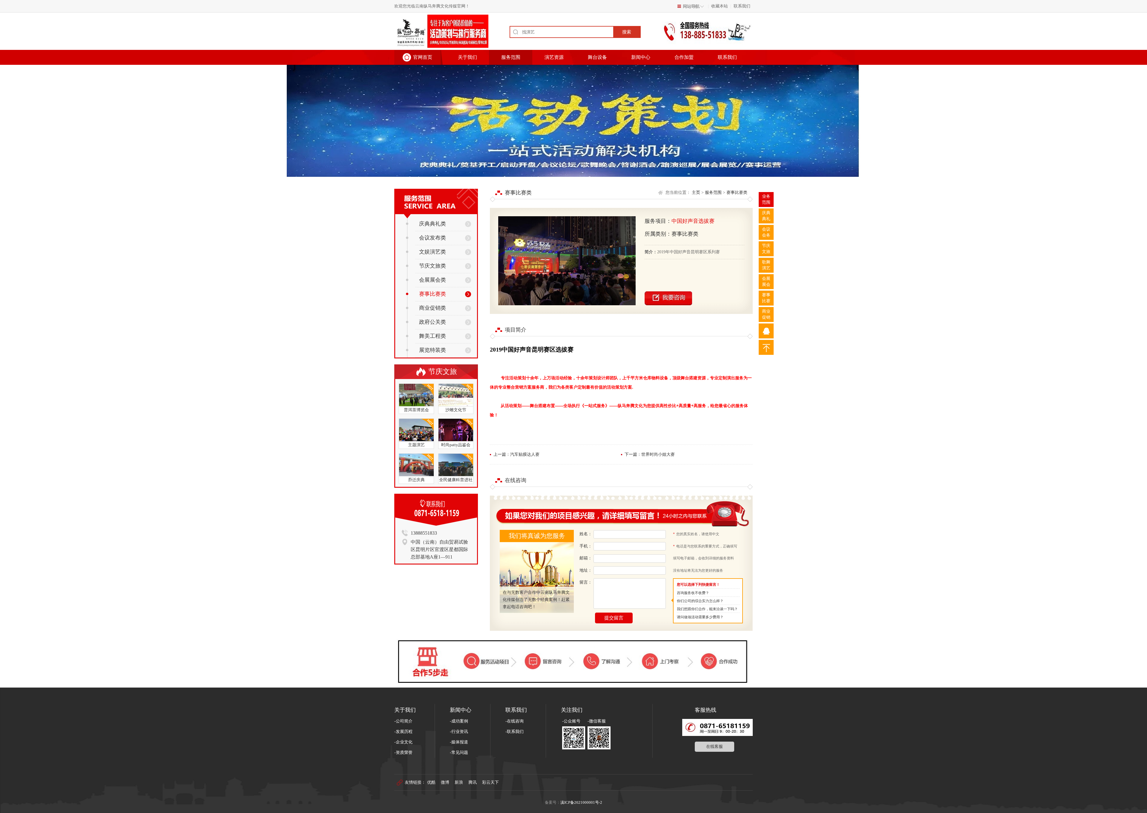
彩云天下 (490, 782)
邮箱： (585, 558)
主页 (696, 192)
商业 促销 (766, 314)
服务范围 (510, 57)
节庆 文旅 (766, 248)
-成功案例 (459, 721)
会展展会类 (432, 280)
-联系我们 (514, 731)
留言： (585, 582)
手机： (585, 546)
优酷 (431, 782)
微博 (445, 782)
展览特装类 (432, 350)
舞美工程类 (432, 336)
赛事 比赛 (766, 298)
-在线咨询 (514, 721)
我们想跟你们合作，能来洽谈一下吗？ (707, 609)
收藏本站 (719, 6)
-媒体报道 (459, 742)
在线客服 (714, 746)
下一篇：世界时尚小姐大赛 (650, 454)
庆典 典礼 (766, 216)
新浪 (459, 782)
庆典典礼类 (432, 224)
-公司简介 (403, 721)
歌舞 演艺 (766, 265)
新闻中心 (640, 57)
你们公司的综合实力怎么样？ (700, 601)
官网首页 (422, 57)
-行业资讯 (459, 731)
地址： (585, 570)
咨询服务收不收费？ (693, 593)
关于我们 (467, 57)
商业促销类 (432, 308)
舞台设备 (597, 57)
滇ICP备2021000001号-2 (581, 802)
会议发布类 (432, 238)
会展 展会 (766, 281)
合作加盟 (684, 57)
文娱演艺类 (432, 252)
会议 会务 (766, 232)
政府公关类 (432, 322)
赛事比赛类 (432, 294)
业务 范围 (766, 199)
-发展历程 (403, 731)
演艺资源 (554, 57)
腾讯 (472, 782)
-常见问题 (459, 752)
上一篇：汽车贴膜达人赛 (516, 454)
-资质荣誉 (403, 752)
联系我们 (742, 6)
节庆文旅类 (432, 266)
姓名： (585, 534)
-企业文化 (403, 742)
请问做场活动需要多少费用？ (700, 617)
